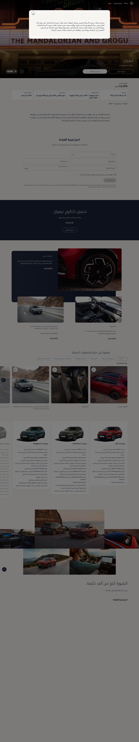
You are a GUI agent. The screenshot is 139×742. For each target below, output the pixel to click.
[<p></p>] (33, 12)
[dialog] (69, 371)
